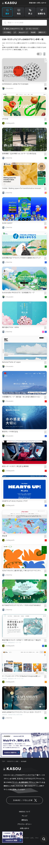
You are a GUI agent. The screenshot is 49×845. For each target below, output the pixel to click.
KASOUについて (24, 812)
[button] (41, 54)
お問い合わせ (24, 828)
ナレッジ (24, 816)
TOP (3, 761)
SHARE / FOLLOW (23, 800)
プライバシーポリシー (24, 824)
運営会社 (24, 820)
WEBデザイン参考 (12, 761)
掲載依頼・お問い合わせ (37, 3)
